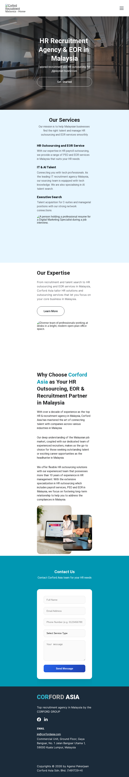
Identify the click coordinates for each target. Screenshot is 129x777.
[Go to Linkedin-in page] (46, 719)
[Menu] (122, 8)
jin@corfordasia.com (49, 734)
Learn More (51, 311)
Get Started (64, 81)
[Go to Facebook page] (39, 719)
